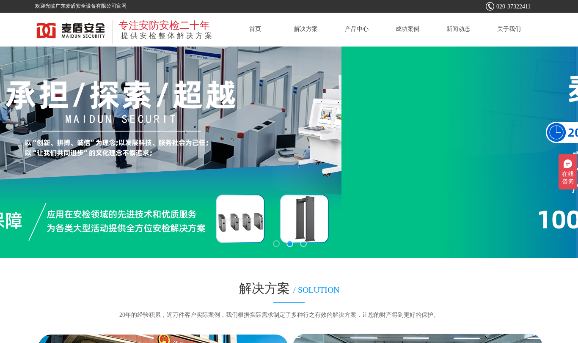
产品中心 (357, 29)
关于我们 (509, 29)
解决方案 (306, 29)
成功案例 (407, 29)
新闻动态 (458, 29)
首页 (255, 29)
